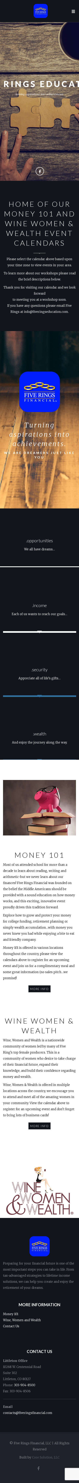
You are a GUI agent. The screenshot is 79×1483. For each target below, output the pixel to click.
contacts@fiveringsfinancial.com (27, 1413)
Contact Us (11, 1326)
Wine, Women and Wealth (22, 1320)
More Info (39, 989)
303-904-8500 (24, 1385)
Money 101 (10, 1314)
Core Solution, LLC (46, 1457)
